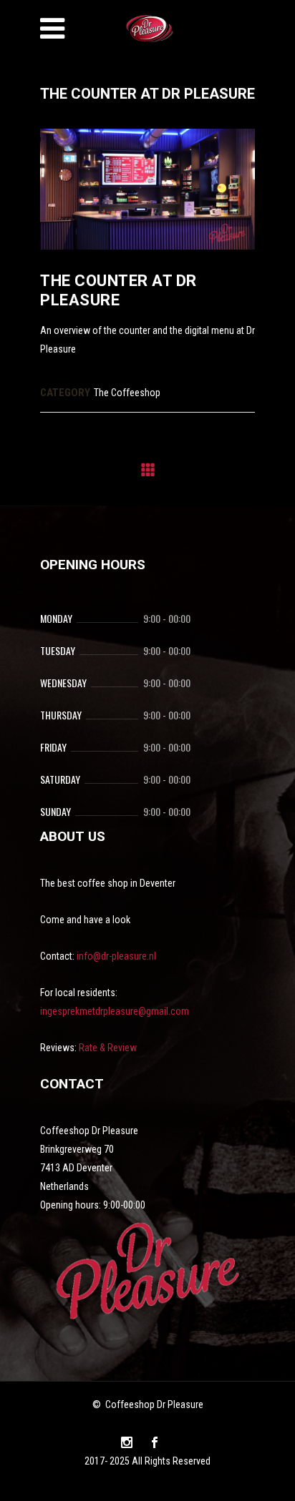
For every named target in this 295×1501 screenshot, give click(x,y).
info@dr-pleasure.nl (116, 956)
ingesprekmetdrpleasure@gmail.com (114, 1011)
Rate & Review (108, 1047)
